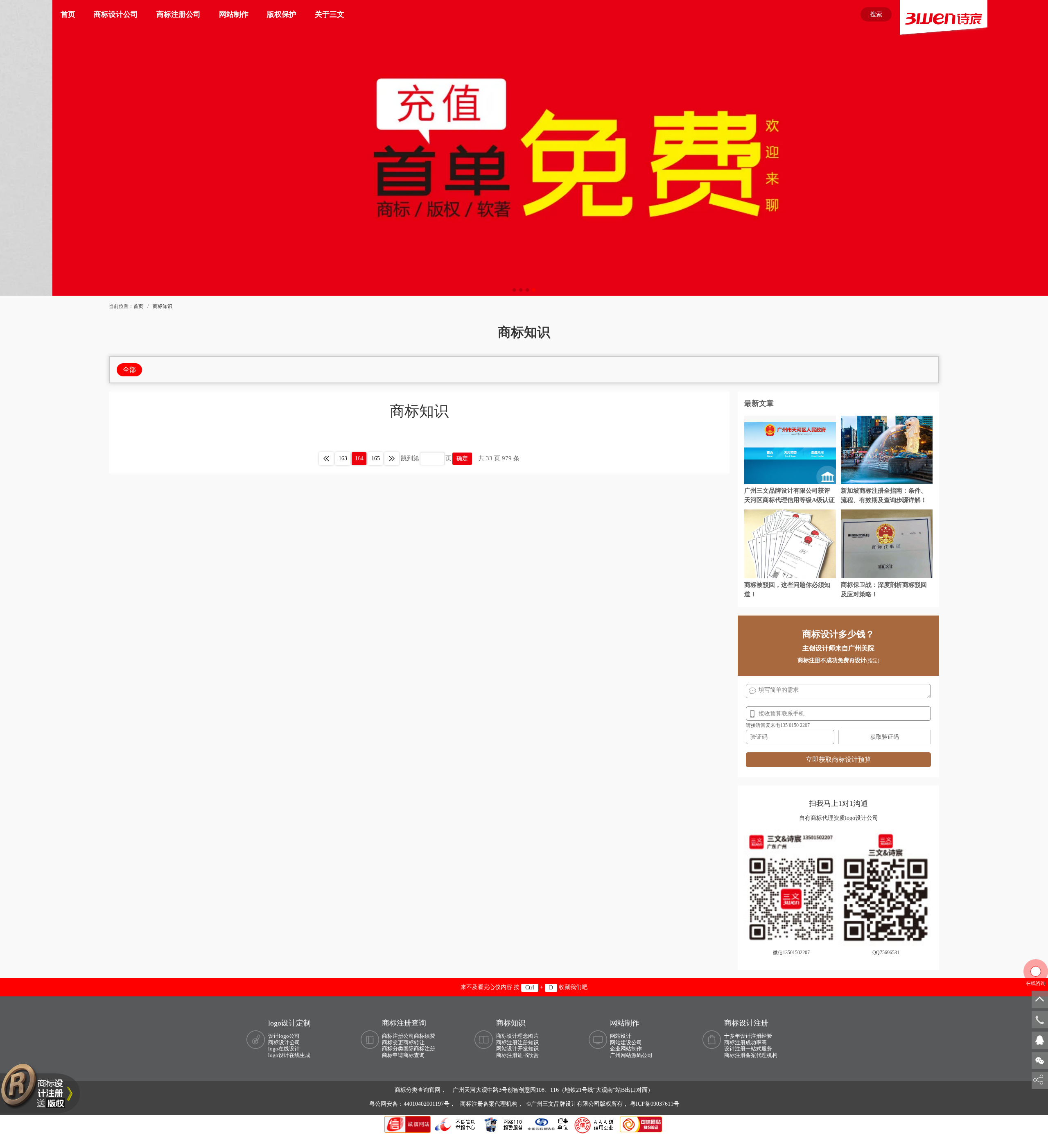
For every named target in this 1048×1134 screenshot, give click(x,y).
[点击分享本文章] (1038, 1080)
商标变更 (392, 1042)
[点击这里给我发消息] (1040, 1039)
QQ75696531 (885, 952)
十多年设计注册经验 (748, 1036)
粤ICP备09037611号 (654, 1104)
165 (375, 458)
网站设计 (620, 1036)
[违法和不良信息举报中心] (455, 1123)
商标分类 (392, 1049)
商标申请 (392, 1055)
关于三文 (329, 14)
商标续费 (424, 1036)
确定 (462, 458)
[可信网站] (641, 1123)
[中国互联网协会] (548, 1123)
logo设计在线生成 (289, 1055)
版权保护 (281, 14)
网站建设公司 (626, 1042)
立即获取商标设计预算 (838, 759)
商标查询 (414, 1055)
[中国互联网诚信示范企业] (408, 1123)
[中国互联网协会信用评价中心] (595, 1123)
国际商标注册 (419, 1049)
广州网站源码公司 (631, 1055)
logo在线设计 (284, 1049)
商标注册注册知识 (517, 1042)
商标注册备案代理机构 (750, 1055)
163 (343, 458)
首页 (68, 14)
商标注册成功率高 (745, 1042)
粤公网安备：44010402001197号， (413, 1104)
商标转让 (414, 1042)
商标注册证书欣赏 (517, 1055)
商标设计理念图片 (517, 1036)
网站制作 (233, 14)
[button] (514, 290)
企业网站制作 (626, 1049)
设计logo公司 (284, 1036)
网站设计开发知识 (517, 1049)
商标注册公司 (178, 14)
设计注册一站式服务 (748, 1049)
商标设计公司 (116, 14)
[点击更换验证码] (884, 737)
